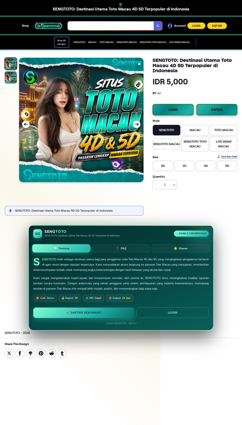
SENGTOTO (49, 259)
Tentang (61, 248)
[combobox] (111, 26)
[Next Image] (136, 124)
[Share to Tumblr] (62, 353)
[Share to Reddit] (51, 353)
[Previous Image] (26, 124)
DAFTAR (217, 25)
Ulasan (181, 248)
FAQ (121, 248)
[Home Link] (48, 26)
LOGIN (196, 25)
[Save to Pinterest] (41, 353)
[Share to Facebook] (19, 353)
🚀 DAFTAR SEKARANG (83, 312)
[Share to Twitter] (9, 353)
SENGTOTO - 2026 (17, 332)
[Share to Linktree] (30, 353)
